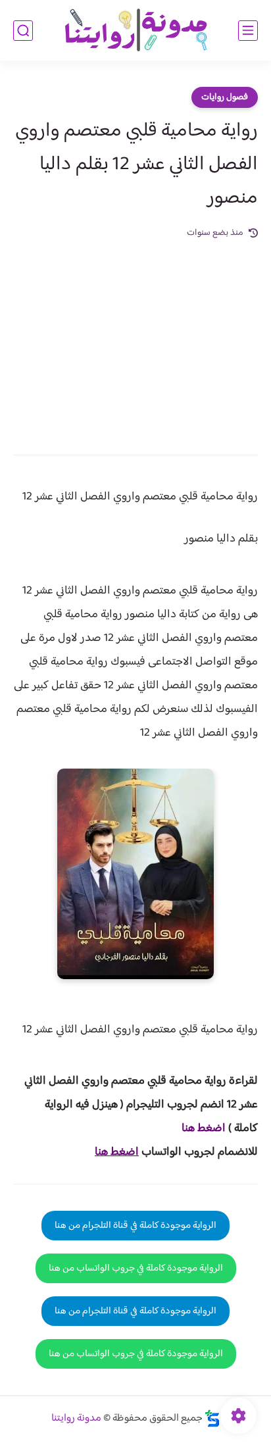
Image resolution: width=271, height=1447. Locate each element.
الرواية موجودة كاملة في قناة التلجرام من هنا (135, 1225)
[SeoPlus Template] (212, 1418)
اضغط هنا (117, 1152)
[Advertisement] (135, 337)
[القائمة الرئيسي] (248, 30)
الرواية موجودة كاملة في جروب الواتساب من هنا (136, 1268)
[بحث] (23, 30)
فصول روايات (224, 97)
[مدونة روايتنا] (135, 31)
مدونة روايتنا (76, 1418)
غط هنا (197, 1128)
